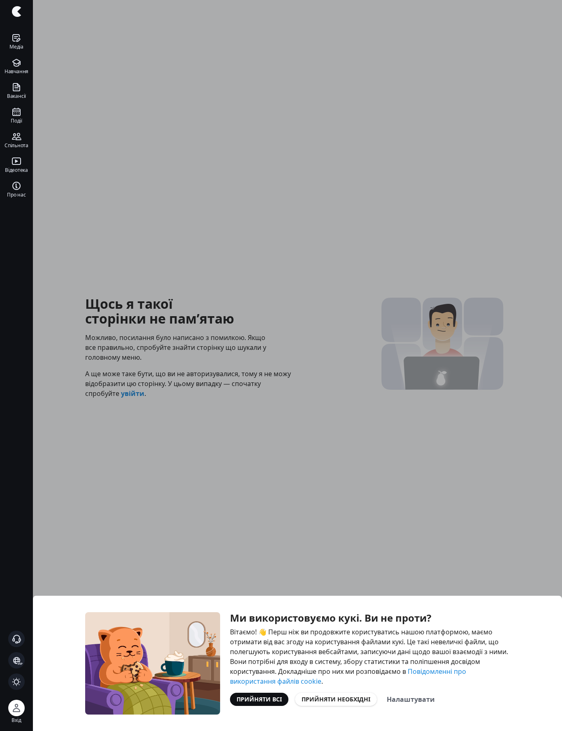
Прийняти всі (259, 699)
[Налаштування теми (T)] (16, 681)
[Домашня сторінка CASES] (16, 11)
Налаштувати (411, 699)
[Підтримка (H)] (16, 639)
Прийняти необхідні (336, 699)
